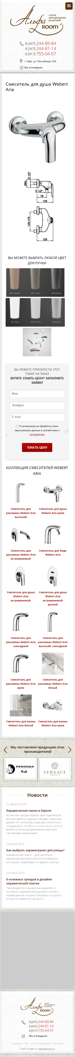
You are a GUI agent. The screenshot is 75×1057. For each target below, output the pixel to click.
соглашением (37, 434)
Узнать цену (37, 448)
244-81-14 (40, 48)
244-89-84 (40, 43)
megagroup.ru (46, 1048)
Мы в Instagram (33, 67)
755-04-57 (40, 54)
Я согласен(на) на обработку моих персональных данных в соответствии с (37, 430)
